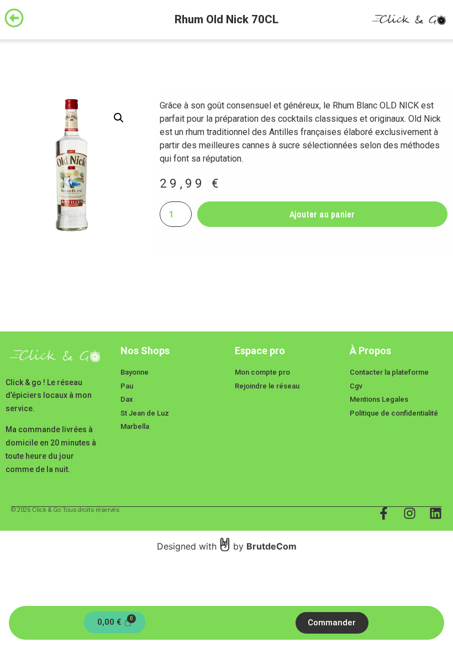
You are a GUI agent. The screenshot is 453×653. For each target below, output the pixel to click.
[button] (119, 118)
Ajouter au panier (322, 214)
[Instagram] (409, 513)
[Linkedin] (435, 513)
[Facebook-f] (383, 513)
